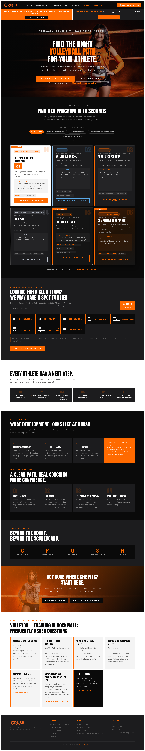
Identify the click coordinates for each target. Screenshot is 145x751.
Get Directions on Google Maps (123, 733)
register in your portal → (87, 269)
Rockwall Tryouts (83, 727)
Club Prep (53, 733)
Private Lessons (53, 5)
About (67, 5)
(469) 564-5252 (117, 729)
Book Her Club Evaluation (114, 259)
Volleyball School (56, 727)
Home (29, 5)
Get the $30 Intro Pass (30, 201)
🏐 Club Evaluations (129, 5)
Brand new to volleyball (56, 131)
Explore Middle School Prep (115, 200)
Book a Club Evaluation (28, 349)
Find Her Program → (85, 690)
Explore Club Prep (30, 259)
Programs (39, 5)
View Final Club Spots (92, 79)
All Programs (36, 131)
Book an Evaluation (108, 17)
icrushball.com (83, 744)
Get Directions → (21, 693)
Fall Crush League (56, 736)
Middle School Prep (57, 730)
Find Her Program (55, 600)
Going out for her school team (102, 131)
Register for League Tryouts (72, 258)
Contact (76, 5)
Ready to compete (72, 136)
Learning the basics (77, 131)
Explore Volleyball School (72, 201)
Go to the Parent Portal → (57, 702)
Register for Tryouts (36, 17)
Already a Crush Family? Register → (90, 733)
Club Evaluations (83, 724)
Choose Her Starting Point (55, 79)
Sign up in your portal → (84, 83)
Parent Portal (82, 730)
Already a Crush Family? (95, 5)
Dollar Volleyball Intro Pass (59, 724)
